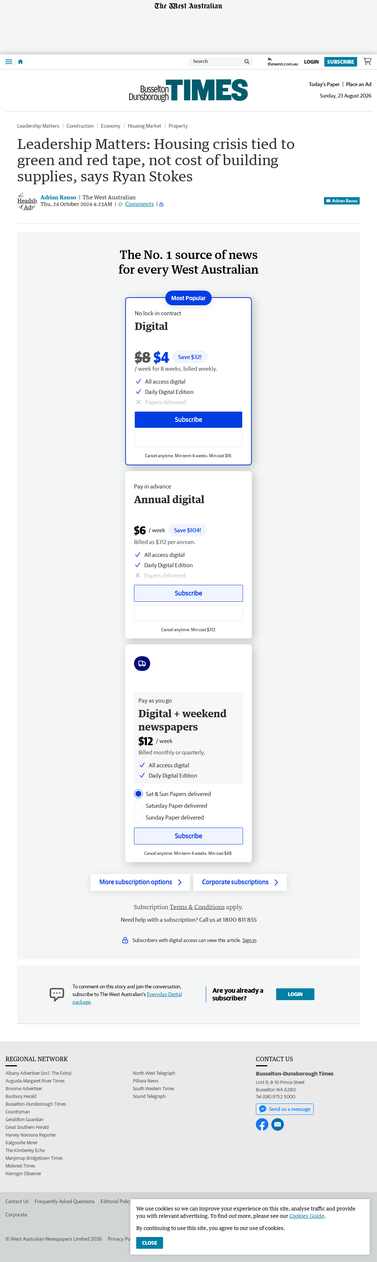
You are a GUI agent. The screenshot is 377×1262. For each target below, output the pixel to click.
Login (311, 62)
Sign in (249, 940)
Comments (139, 203)
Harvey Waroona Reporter (31, 1135)
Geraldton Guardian (24, 1119)
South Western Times (153, 1088)
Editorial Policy (116, 1201)
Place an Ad (358, 84)
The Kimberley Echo (25, 1150)
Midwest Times (20, 1166)
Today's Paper (324, 84)
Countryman (18, 1112)
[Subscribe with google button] (188, 439)
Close (149, 1243)
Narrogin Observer (23, 1173)
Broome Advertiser (24, 1088)
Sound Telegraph (149, 1096)
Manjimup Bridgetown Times (34, 1158)
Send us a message (289, 1109)
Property (178, 126)
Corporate (16, 1214)
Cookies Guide (306, 1216)
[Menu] (9, 61)
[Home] (20, 61)
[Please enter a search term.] (247, 61)
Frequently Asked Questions (65, 1201)
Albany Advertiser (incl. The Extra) (38, 1073)
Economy (110, 126)
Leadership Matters (38, 126)
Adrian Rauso (344, 200)
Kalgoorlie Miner (22, 1142)
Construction (80, 126)
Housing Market (144, 126)
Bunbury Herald (21, 1096)
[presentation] (138, 793)
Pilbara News (145, 1081)
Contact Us (17, 1201)
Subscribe (340, 62)
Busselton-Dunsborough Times (36, 1104)
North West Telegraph (154, 1073)
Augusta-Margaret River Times (35, 1081)
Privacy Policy (122, 1239)
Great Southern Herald (27, 1127)
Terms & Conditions (197, 907)
